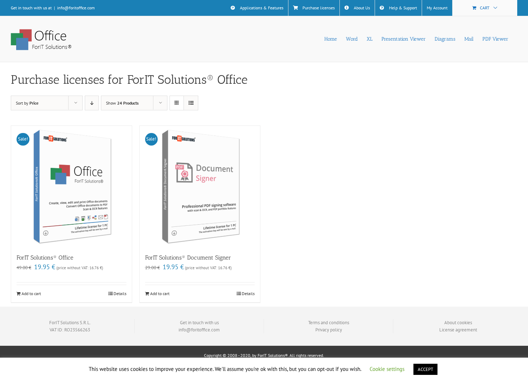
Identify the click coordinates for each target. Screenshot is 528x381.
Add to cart (31, 293)
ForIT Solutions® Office (45, 257)
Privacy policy (328, 330)
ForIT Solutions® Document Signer (188, 257)
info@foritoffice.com (76, 7)
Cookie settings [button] (387, 369)
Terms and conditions (328, 323)
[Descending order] (92, 103)
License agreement (458, 330)
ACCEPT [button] (425, 369)
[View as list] (191, 103)
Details (120, 293)
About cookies (458, 323)
